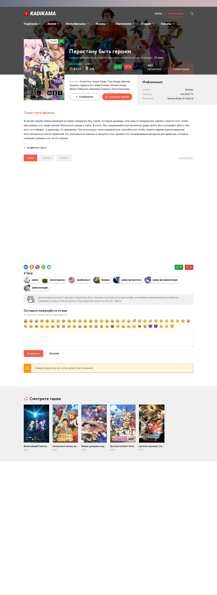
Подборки (31, 23)
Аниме (51, 23)
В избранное (86, 96)
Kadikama (43, 13)
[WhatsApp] (43, 267)
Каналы (166, 23)
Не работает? (185, 158)
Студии (146, 23)
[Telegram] (49, 267)
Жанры (101, 23)
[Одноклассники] (31, 267)
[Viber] (37, 267)
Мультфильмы (76, 23)
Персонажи (123, 23)
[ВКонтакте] (26, 267)
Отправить (33, 353)
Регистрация (176, 13)
